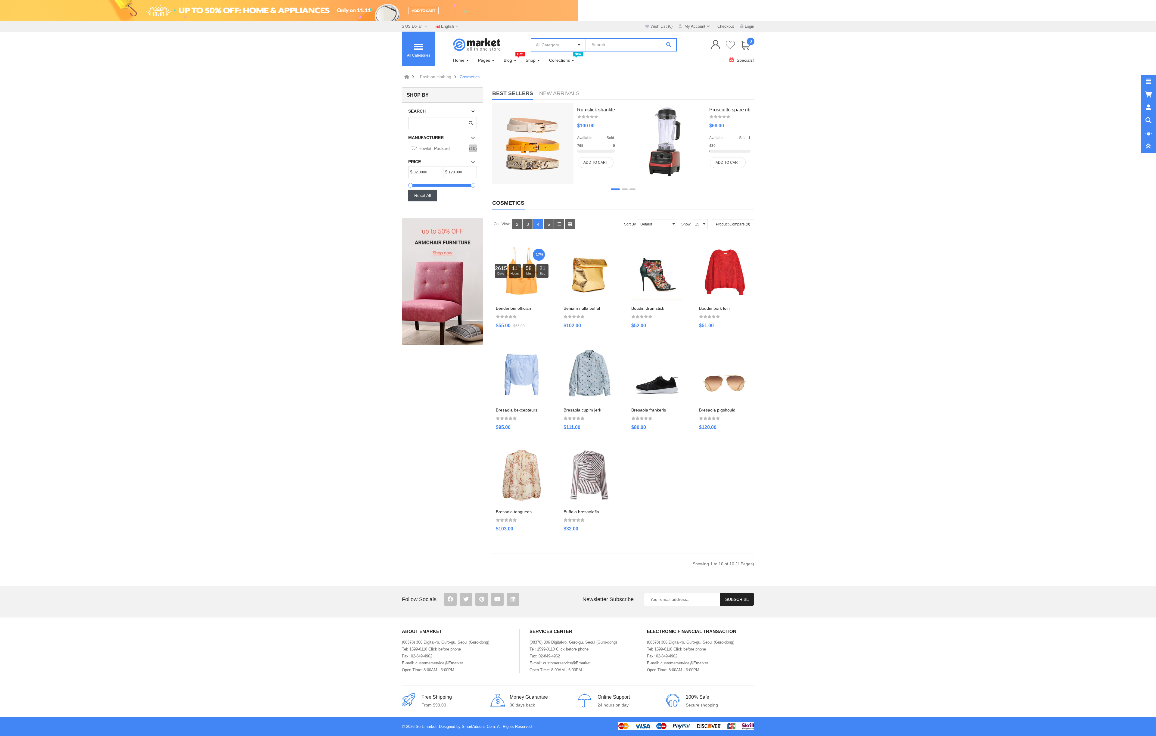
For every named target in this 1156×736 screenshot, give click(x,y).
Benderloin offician (513, 308)
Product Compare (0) (733, 224)
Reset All (422, 195)
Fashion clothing (435, 77)
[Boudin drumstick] (657, 272)
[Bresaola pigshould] (724, 373)
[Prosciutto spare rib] (667, 142)
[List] (559, 224)
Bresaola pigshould (717, 410)
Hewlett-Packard (433, 148)
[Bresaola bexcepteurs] (521, 373)
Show (686, 224)
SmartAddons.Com (478, 726)
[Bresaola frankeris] (657, 373)
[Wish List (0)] (731, 45)
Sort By (630, 224)
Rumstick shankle (596, 109)
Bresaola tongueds (514, 511)
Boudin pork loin (714, 308)
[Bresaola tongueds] (521, 475)
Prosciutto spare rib (729, 109)
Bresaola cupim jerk (582, 410)
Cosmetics (470, 77)
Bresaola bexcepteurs (516, 410)
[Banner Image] (442, 281)
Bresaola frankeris (648, 410)
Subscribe (737, 599)
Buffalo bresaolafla (581, 511)
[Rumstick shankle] (532, 143)
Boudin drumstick (647, 308)
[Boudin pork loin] (724, 272)
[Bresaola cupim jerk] (589, 373)
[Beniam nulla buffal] (589, 272)
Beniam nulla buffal (582, 308)
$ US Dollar (413, 26)
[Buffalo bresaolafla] (589, 475)
